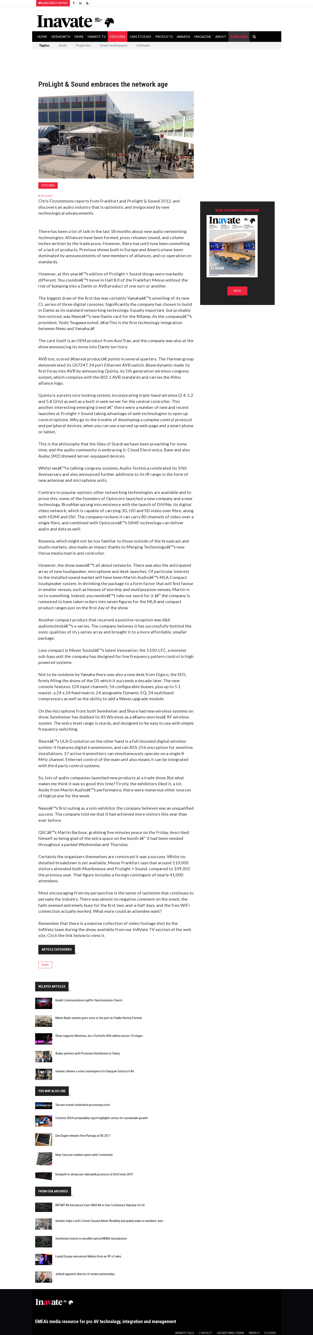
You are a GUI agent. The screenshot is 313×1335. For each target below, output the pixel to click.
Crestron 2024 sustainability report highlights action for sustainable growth (101, 1118)
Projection (83, 45)
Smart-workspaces (114, 45)
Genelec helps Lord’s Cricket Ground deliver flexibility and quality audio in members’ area (109, 1221)
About (220, 36)
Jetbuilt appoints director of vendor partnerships (85, 1274)
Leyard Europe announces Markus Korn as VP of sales (88, 1256)
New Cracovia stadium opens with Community (84, 1155)
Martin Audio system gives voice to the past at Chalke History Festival (98, 1018)
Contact (205, 1333)
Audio (63, 45)
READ (237, 290)
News (78, 36)
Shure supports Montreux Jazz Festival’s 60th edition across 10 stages (99, 1036)
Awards (183, 36)
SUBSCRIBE (238, 36)
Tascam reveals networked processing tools (82, 1105)
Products (164, 36)
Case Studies (140, 36)
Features (117, 36)
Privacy (254, 1333)
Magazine (202, 36)
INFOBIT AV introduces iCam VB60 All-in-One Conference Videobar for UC (100, 1205)
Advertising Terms (230, 1333)
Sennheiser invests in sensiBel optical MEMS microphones (91, 1238)
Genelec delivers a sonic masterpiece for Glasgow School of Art (94, 1071)
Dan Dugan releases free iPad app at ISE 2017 (82, 1136)
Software (143, 45)
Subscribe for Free (54, 3)
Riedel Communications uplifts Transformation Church (88, 1000)
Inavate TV (97, 36)
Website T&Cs (184, 1333)
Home (42, 36)
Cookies (270, 1333)
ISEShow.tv (60, 36)
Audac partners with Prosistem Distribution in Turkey (87, 1053)
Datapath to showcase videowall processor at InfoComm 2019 (94, 1174)
